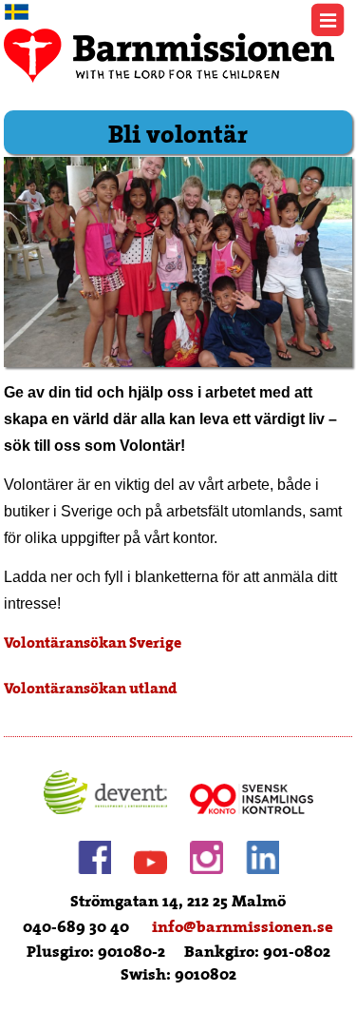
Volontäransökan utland (91, 688)
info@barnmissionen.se (242, 927)
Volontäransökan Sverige (92, 642)
